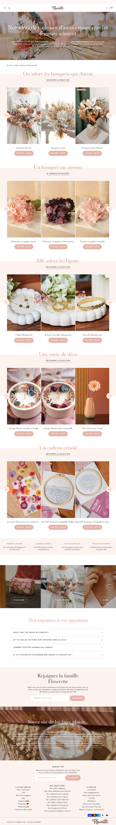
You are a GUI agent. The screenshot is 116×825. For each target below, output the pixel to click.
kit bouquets (37, 741)
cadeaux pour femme (70, 748)
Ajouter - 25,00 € (58, 527)
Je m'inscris (77, 698)
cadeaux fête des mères (57, 745)
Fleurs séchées (62, 600)
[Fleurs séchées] (62, 586)
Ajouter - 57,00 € (23, 153)
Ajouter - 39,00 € (92, 340)
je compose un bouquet (58, 173)
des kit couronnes (19, 741)
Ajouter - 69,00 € (92, 153)
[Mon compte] (107, 8)
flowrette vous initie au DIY (67, 739)
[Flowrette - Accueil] (58, 8)
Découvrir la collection (58, 267)
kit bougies (99, 739)
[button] (10, 8)
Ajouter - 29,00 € (23, 340)
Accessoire (19, 600)
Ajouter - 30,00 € (23, 433)
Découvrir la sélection (58, 80)
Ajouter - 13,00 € (24, 246)
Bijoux (106, 600)
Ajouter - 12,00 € (24, 527)
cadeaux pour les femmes (60, 42)
